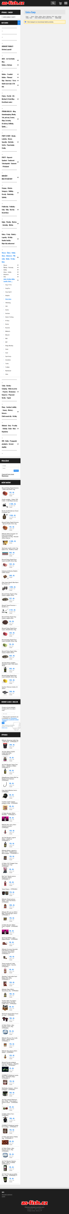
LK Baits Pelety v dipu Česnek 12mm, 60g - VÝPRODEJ (8, 1150)
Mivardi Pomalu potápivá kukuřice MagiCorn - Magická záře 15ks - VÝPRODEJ (10, 1064)
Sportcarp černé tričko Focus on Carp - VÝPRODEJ (10, 1014)
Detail (10, 495)
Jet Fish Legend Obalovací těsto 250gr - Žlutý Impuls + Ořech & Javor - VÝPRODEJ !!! (10, 1102)
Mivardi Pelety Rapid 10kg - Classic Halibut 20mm (9, 651)
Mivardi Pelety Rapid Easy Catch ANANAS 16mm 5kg (9, 676)
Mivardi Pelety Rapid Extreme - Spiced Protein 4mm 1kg (10, 523)
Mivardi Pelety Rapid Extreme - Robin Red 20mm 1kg (10, 488)
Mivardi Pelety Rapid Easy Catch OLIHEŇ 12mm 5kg (9, 560)
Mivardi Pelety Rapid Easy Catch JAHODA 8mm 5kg (9, 629)
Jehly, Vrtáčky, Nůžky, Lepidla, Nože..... (44, 18)
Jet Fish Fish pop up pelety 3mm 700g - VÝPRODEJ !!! (9, 1174)
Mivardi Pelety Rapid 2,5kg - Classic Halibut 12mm (10, 594)
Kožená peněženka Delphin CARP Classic (9, 571)
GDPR (3, 1196)
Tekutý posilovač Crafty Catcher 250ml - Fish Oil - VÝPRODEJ (9, 965)
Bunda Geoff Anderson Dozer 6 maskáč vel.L (10, 511)
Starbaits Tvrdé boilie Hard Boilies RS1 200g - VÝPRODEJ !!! (9, 978)
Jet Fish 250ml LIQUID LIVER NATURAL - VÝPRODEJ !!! (8, 753)
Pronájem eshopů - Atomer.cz (34, 1210)
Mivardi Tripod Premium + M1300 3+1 (9, 606)
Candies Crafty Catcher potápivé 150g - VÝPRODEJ (10, 802)
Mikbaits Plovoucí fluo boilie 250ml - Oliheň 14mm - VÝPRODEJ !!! (9, 1039)
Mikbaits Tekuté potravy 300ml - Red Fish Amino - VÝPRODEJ (9, 900)
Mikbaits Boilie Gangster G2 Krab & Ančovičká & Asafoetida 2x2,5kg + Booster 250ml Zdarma (10, 536)
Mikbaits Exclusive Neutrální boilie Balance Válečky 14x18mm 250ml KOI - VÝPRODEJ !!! (10, 951)
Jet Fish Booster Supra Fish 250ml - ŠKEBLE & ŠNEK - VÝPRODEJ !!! (10, 766)
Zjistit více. (5, 727)
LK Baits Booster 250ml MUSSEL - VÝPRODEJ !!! (9, 813)
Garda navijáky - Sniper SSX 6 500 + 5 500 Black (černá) (10, 500)
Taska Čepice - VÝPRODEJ (9, 889)
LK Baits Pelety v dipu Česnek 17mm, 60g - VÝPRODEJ (8, 1026)
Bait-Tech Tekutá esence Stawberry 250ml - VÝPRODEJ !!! (9, 877)
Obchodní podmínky (7, 1194)
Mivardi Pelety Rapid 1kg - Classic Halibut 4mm (9, 617)
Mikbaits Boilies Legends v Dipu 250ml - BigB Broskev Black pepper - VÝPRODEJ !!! (10, 852)
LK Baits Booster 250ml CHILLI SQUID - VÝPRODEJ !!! (10, 926)
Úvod (27, 16)
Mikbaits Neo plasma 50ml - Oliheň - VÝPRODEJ (10, 1051)
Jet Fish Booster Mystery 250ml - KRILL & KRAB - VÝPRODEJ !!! (9, 1162)
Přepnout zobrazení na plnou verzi (34, 1207)
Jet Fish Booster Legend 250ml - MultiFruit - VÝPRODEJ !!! (9, 839)
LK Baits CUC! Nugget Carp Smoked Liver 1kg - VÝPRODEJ (10, 865)
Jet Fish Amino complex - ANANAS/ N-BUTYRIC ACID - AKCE (10, 664)
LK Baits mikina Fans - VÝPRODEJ (8, 1114)
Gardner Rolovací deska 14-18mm (10, 687)
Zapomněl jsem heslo (8, 474)
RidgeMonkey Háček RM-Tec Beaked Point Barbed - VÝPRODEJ (10, 779)
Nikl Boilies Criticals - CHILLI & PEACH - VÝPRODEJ (10, 1088)
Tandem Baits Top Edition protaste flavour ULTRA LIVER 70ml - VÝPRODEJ (9, 1002)
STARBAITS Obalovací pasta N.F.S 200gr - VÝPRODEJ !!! (10, 1126)
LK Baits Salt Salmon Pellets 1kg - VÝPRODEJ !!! (10, 1137)
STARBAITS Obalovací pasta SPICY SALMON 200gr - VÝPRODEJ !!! (10, 1076)
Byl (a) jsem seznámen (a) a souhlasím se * (10, 719)
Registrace (5, 476)
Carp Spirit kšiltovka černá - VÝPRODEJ (9, 791)
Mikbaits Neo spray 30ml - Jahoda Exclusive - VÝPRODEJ (9, 826)
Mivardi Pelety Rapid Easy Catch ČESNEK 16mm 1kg (9, 640)
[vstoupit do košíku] (60, 3)
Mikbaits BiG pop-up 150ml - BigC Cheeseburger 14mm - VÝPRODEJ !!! (10, 913)
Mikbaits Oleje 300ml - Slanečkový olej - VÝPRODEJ (10, 990)
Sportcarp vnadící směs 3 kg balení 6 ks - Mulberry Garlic (10, 548)
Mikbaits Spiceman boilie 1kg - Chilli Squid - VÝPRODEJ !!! (10, 740)
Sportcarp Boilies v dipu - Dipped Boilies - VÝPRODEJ (10, 938)
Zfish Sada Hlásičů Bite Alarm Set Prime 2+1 (10, 583)
